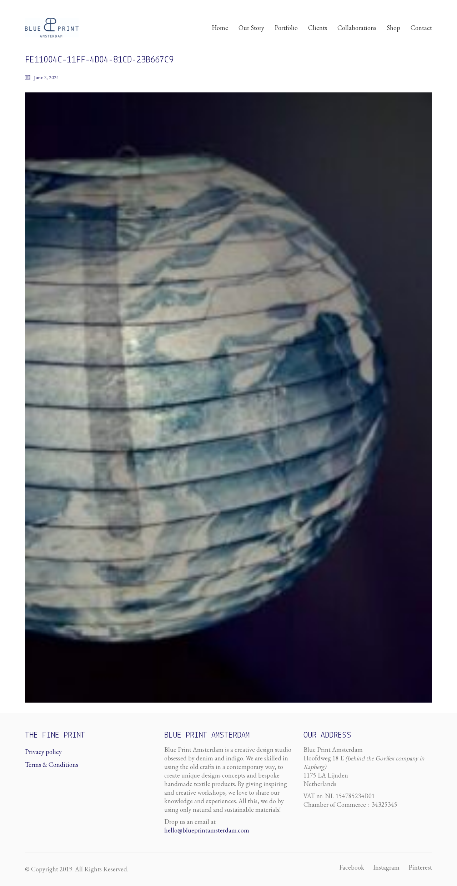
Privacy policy (43, 752)
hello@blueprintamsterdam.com (206, 830)
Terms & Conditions (51, 764)
